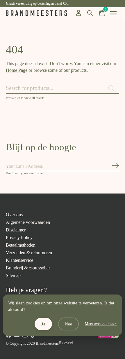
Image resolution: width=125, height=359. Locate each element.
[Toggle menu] (113, 13)
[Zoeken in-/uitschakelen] (90, 13)
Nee (68, 324)
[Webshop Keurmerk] (108, 337)
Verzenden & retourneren (29, 252)
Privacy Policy (19, 237)
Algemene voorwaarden (28, 222)
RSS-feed (66, 342)
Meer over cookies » (101, 324)
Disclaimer (16, 229)
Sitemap (13, 275)
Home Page (16, 70)
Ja (43, 324)
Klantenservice (19, 260)
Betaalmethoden (20, 245)
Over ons (14, 214)
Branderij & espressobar (28, 267)
